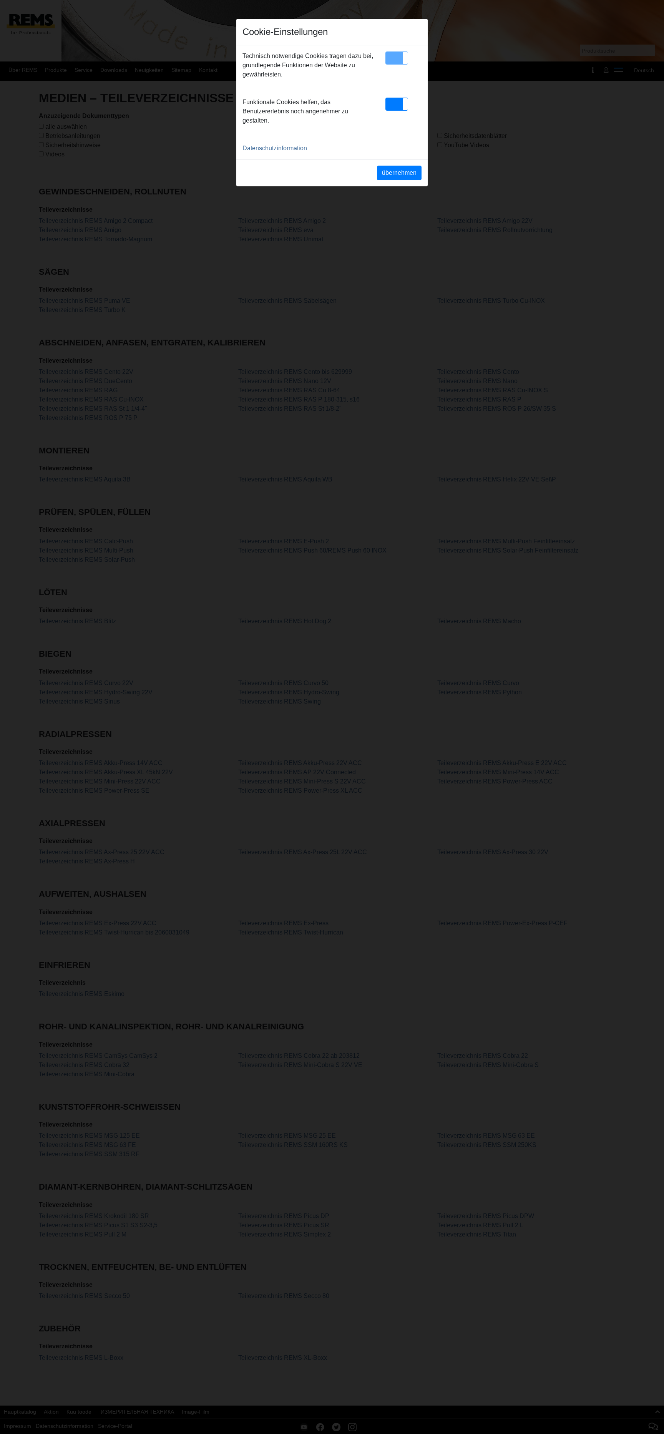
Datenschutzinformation (274, 148)
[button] (396, 58)
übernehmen (399, 172)
